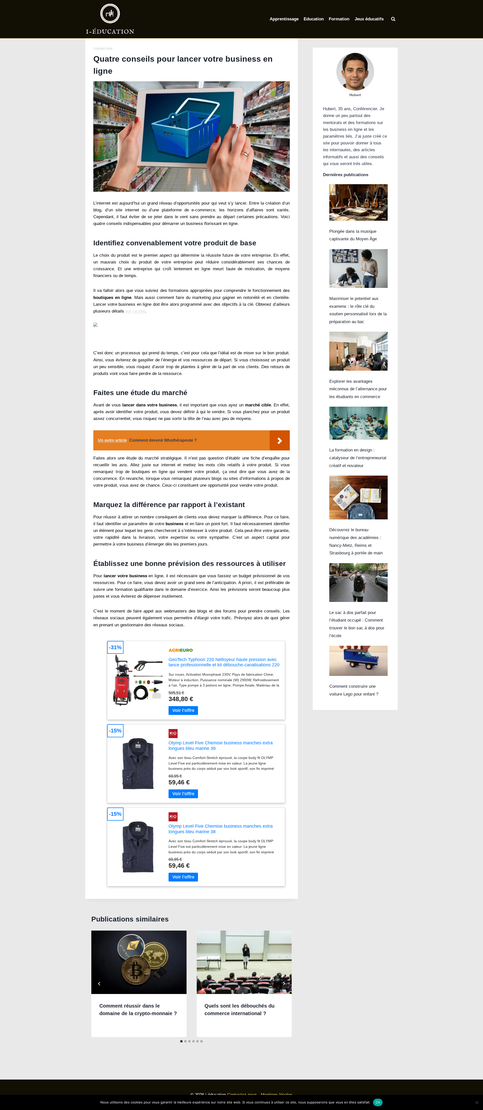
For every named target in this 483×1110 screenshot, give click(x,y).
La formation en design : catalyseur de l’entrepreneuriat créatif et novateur (357, 458)
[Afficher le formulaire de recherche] (393, 19)
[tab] (181, 1041)
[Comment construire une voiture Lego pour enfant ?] (358, 661)
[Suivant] (284, 984)
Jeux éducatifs (369, 19)
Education (314, 19)
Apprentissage (284, 19)
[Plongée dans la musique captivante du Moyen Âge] (358, 202)
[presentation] (138, 962)
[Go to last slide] (99, 984)
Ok (378, 1102)
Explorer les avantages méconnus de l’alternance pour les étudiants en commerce (358, 389)
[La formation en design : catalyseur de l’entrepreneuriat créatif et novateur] (358, 423)
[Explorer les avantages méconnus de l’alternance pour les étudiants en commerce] (358, 351)
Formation (339, 19)
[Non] (476, 1102)
